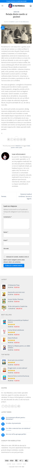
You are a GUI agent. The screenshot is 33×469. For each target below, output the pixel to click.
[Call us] (15, 406)
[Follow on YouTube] (18, 406)
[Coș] (31, 6)
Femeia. (3, 196)
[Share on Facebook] (11, 139)
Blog (13, 464)
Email (6, 240)
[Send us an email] (12, 406)
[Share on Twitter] (14, 139)
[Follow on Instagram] (6, 406)
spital (20, 147)
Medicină (16, 11)
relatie (17, 147)
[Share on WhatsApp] (8, 139)
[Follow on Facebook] (2, 406)
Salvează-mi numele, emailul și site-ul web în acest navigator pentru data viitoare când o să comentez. (16, 259)
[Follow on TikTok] (9, 406)
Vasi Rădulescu (24, 21)
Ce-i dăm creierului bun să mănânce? (18, 428)
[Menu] (2, 6)
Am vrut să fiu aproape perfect (16, 434)
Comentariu (8, 217)
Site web (6, 248)
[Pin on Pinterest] (21, 139)
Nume (6, 232)
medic (28, 146)
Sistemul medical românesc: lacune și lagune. (25, 196)
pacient (13, 147)
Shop (24, 464)
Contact (19, 464)
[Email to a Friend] (18, 139)
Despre (9, 464)
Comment (8, 430)
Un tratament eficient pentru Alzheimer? (15, 418)
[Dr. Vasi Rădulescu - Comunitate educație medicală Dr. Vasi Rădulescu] (16, 5)
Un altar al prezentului (13, 423)
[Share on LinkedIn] (24, 139)
